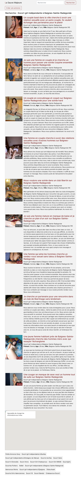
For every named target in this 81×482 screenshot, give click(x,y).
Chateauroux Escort (53, 473)
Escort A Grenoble (12, 462)
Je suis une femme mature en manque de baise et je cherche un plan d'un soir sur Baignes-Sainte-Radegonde (49, 218)
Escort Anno (24, 462)
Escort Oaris (57, 458)
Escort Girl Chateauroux (38, 462)
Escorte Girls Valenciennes (15, 473)
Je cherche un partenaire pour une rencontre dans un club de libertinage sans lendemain (48, 297)
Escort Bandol (39, 473)
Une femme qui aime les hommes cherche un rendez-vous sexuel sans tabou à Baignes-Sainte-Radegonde (48, 256)
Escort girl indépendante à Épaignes (32, 469)
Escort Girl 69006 (55, 462)
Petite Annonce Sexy (13, 454)
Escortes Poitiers (12, 466)
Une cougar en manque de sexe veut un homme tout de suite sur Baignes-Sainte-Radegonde (49, 375)
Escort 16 (29, 473)
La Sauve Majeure (13, 2)
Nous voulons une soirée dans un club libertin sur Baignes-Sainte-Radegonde (48, 181)
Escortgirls (67, 462)
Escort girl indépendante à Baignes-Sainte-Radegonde (44, 466)
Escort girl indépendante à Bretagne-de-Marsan (22, 458)
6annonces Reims (12, 469)
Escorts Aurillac (46, 458)
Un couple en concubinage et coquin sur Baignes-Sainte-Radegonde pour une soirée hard (48, 99)
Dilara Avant (51, 469)
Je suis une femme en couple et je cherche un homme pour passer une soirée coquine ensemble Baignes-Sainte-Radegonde (48, 62)
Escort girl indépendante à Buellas (34, 454)
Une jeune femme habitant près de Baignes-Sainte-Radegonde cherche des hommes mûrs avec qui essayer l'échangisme (49, 339)
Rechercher (70, 3)
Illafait (21, 466)
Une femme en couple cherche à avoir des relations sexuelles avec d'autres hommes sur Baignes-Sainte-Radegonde (49, 140)
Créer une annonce (13, 8)
